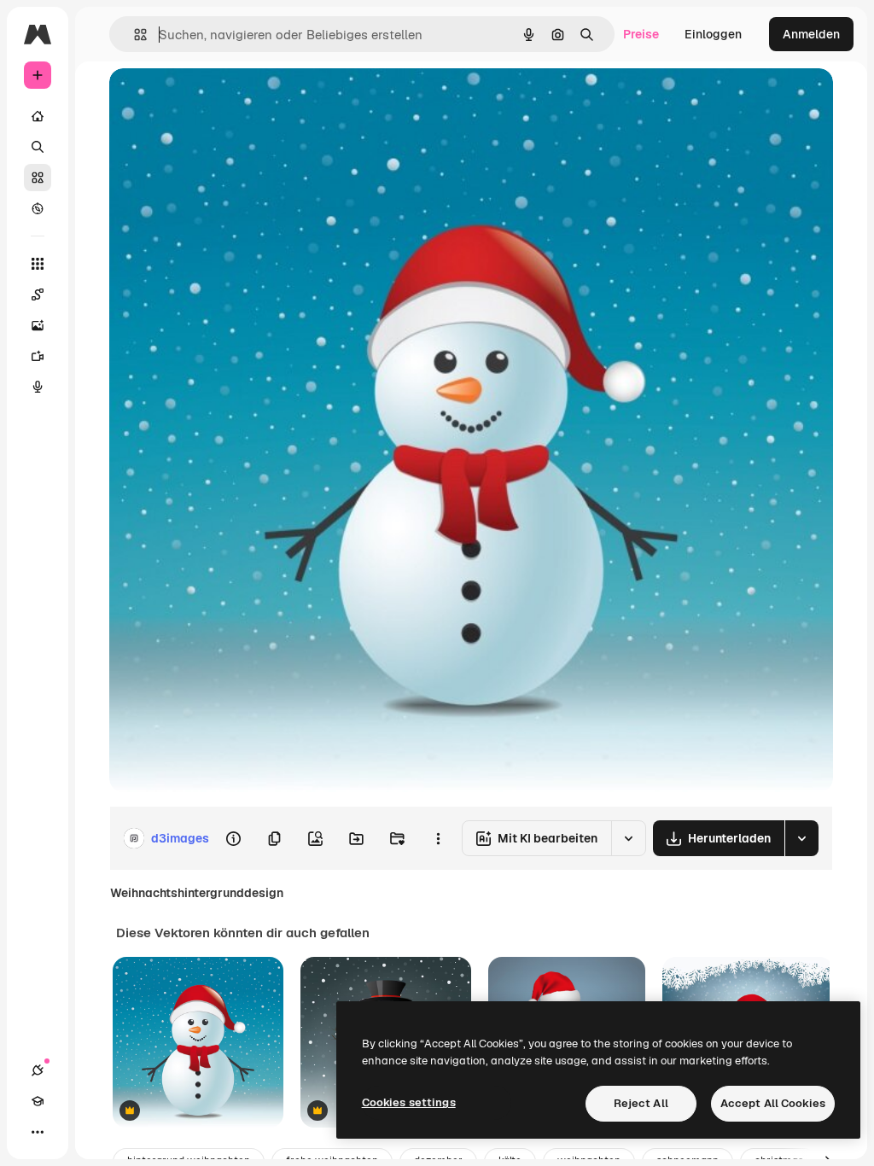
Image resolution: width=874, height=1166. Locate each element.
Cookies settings (409, 1102)
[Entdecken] (37, 208)
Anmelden (811, 34)
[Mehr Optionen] (438, 838)
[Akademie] (37, 1101)
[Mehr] (37, 1132)
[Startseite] (37, 116)
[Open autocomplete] (133, 34)
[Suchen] (37, 146)
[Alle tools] (37, 263)
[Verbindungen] (37, 1070)
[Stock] (37, 177)
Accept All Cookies (772, 1103)
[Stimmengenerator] (37, 386)
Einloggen (713, 34)
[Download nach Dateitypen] (801, 838)
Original (218, 100)
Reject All (641, 1103)
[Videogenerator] (37, 356)
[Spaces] (37, 294)
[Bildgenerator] (37, 325)
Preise (641, 34)
